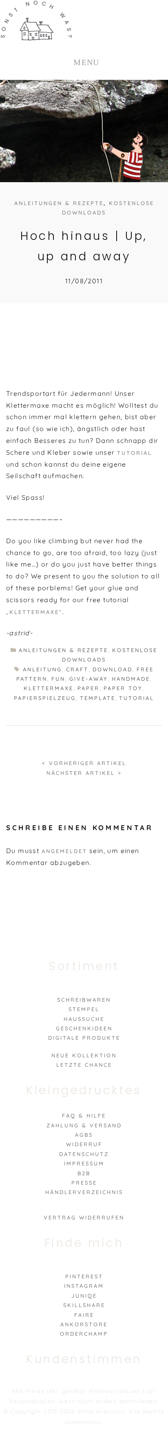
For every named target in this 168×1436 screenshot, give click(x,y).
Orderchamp (84, 1333)
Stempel (84, 1009)
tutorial (136, 698)
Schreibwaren (84, 999)
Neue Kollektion (84, 1055)
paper (88, 688)
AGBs (84, 1134)
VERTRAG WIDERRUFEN (84, 1217)
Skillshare (84, 1305)
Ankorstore (84, 1324)
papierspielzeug (45, 698)
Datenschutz (84, 1154)
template (97, 698)
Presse (84, 1182)
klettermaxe (48, 688)
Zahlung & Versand (84, 1125)
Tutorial (134, 452)
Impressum (84, 1163)
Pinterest (84, 1276)
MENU (86, 62)
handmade (131, 678)
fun (58, 678)
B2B (84, 1173)
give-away (88, 678)
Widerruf (84, 1144)
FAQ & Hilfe (84, 1115)
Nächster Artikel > (84, 773)
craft (77, 669)
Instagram (84, 1285)
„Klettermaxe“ (34, 612)
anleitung (42, 669)
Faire (84, 1315)
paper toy (123, 688)
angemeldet (64, 851)
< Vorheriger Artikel (84, 763)
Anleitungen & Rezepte (59, 203)
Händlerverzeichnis (84, 1192)
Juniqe (84, 1295)
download (113, 669)
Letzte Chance (84, 1064)
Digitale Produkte (84, 1037)
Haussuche (84, 1019)
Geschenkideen (84, 1028)
